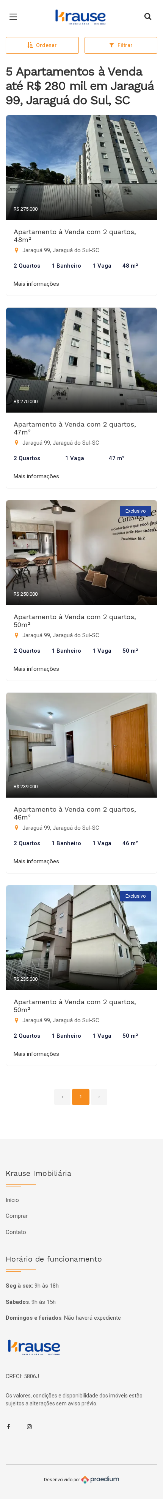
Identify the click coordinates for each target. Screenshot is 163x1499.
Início (12, 1200)
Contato (16, 1232)
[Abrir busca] (147, 17)
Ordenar (46, 45)
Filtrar (125, 45)
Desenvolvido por (62, 1479)
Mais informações (36, 283)
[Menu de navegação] (15, 17)
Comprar (17, 1215)
